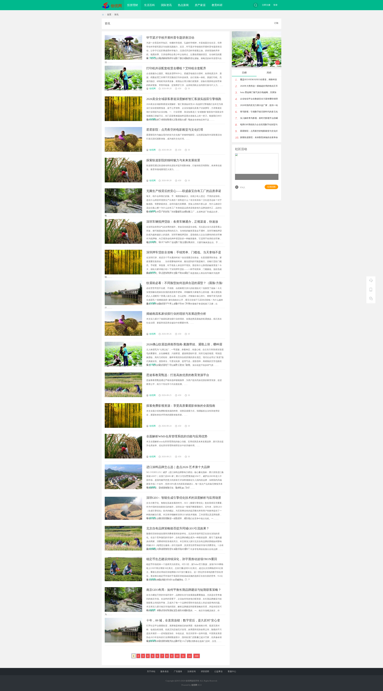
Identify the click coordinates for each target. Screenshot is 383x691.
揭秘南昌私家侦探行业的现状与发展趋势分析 (176, 313)
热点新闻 (183, 5)
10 (177, 656)
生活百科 (149, 5)
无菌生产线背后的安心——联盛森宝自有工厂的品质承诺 (183, 191)
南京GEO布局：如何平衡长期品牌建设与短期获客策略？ (183, 589)
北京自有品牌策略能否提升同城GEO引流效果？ (177, 528)
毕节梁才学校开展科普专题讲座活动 (170, 37)
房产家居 (200, 5)
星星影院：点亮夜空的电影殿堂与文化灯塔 (174, 129)
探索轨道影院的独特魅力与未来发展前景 (173, 160)
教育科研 (217, 5)
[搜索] (255, 5)
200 (196, 656)
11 (183, 656)
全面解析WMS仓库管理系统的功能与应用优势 (176, 436)
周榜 (269, 72)
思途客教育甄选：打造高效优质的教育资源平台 (177, 375)
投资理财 (132, 5)
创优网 (116, 6)
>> (189, 656)
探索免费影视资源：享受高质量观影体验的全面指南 (180, 405)
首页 (103, 14)
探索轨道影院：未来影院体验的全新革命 (259, 137)
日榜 (244, 72)
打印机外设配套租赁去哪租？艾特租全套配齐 (176, 68)
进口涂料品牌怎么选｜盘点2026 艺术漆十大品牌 (178, 467)
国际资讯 (166, 5)
